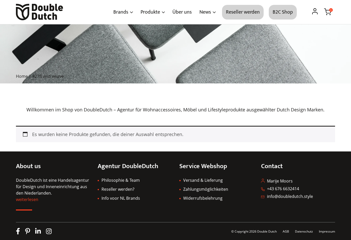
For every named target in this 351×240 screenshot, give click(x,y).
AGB (286, 231)
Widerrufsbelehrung (203, 198)
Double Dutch (267, 231)
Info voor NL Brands (120, 198)
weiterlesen (27, 199)
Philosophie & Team (120, 180)
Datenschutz (304, 231)
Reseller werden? (117, 189)
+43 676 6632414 (283, 188)
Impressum (327, 231)
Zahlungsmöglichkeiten (205, 189)
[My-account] (315, 12)
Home (22, 76)
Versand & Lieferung (203, 180)
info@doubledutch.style (290, 196)
